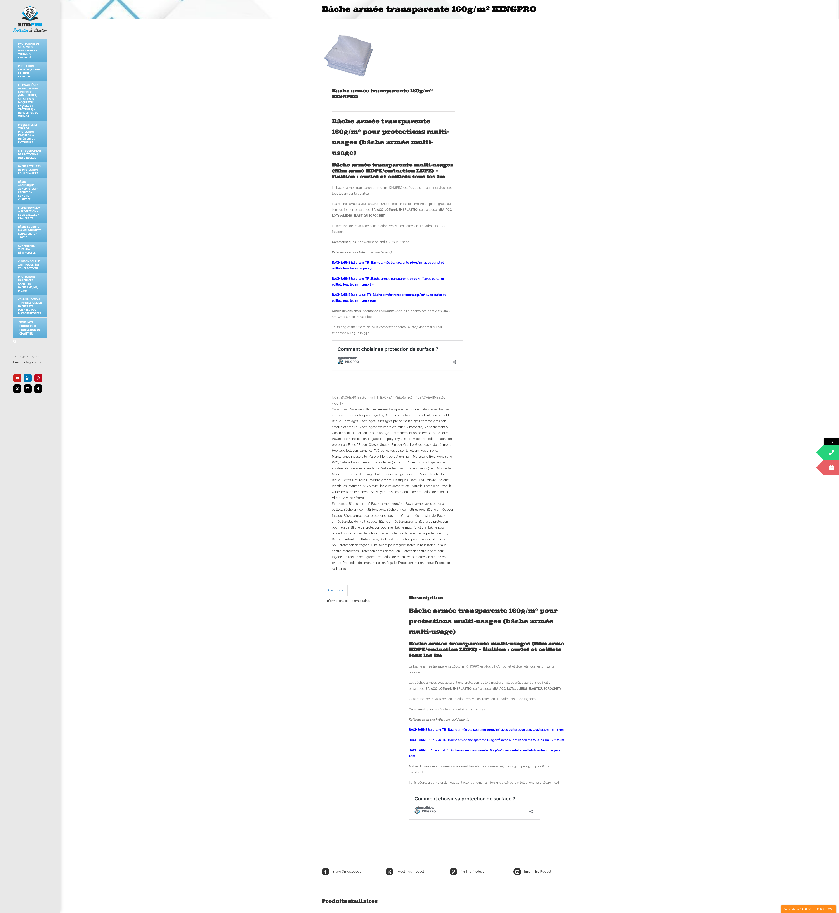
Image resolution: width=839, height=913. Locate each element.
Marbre (373, 456)
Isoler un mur (416, 545)
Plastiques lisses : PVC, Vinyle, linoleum (421, 480)
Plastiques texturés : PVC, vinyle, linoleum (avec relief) (370, 486)
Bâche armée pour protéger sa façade (370, 515)
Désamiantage (378, 433)
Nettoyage (366, 474)
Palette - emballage (389, 474)
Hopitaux (338, 450)
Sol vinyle (378, 492)
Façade (373, 439)
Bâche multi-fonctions (411, 527)
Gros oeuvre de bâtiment (433, 444)
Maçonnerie (429, 450)
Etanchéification (355, 439)
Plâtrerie (417, 486)
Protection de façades (359, 557)
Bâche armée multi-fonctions (364, 509)
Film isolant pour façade (388, 545)
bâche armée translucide (418, 515)
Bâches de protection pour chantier (405, 539)
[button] (30, 341)
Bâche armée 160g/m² (387, 503)
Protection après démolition (380, 551)
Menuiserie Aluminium (395, 456)
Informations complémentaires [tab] (348, 600)
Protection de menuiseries (395, 557)
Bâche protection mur (431, 533)
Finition (397, 444)
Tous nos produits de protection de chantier (417, 492)
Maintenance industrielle (349, 456)
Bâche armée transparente (398, 521)
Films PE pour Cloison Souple (369, 444)
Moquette (444, 468)
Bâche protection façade (397, 533)
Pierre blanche (429, 474)
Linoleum (412, 450)
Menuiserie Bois (424, 456)
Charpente (414, 427)
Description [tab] (335, 590)
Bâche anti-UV (359, 503)
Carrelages (350, 421)
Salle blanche (359, 492)
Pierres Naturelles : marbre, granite (366, 480)
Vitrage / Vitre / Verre (348, 497)
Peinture (411, 474)
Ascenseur (357, 409)
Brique (336, 421)
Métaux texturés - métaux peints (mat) (408, 468)
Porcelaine (431, 486)
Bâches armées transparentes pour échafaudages (402, 409)
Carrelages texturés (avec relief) (383, 427)
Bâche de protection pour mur (372, 527)
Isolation (352, 450)
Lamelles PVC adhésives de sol (381, 450)
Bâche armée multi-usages (406, 509)
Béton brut (392, 415)
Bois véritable (441, 415)
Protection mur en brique (416, 563)
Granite (408, 444)
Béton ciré (408, 415)
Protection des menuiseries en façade (370, 563)
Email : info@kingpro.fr (29, 362)
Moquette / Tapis (344, 474)
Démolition (359, 433)
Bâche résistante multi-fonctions (355, 539)
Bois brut (423, 415)
